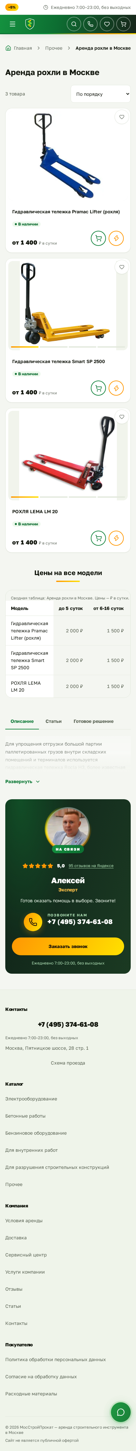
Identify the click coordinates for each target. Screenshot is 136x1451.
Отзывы (13, 1289)
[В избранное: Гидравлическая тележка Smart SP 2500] (122, 267)
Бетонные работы (25, 1116)
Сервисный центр (26, 1254)
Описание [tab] (22, 721)
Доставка (16, 1237)
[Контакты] (90, 24)
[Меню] (12, 24)
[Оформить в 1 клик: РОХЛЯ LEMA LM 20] (116, 538)
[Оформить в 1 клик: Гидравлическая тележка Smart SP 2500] (116, 388)
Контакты (16, 1323)
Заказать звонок (68, 946)
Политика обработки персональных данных (55, 1359)
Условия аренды (24, 1220)
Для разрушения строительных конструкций (57, 1167)
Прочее (13, 1184)
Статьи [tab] (54, 721)
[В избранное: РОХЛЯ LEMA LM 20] (122, 416)
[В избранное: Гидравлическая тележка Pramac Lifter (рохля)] (122, 117)
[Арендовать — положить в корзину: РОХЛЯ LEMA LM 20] (98, 538)
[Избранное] (107, 24)
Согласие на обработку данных (41, 1376)
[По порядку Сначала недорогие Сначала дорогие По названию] (101, 94)
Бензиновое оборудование (36, 1133)
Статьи (13, 1306)
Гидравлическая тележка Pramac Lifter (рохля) (29, 630)
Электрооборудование (31, 1098)
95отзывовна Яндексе (91, 865)
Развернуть (18, 781)
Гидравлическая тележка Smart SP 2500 (29, 660)
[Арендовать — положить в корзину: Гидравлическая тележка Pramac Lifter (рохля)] (98, 238)
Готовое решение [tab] (94, 721)
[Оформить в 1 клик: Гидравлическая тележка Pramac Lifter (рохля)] (116, 238)
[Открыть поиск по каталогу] (74, 24)
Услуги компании (25, 1272)
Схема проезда (68, 1063)
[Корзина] (123, 24)
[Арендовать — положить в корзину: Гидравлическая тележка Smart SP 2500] (98, 388)
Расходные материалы (31, 1393)
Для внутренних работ (31, 1150)
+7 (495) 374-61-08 (80, 921)
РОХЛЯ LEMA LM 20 (26, 686)
